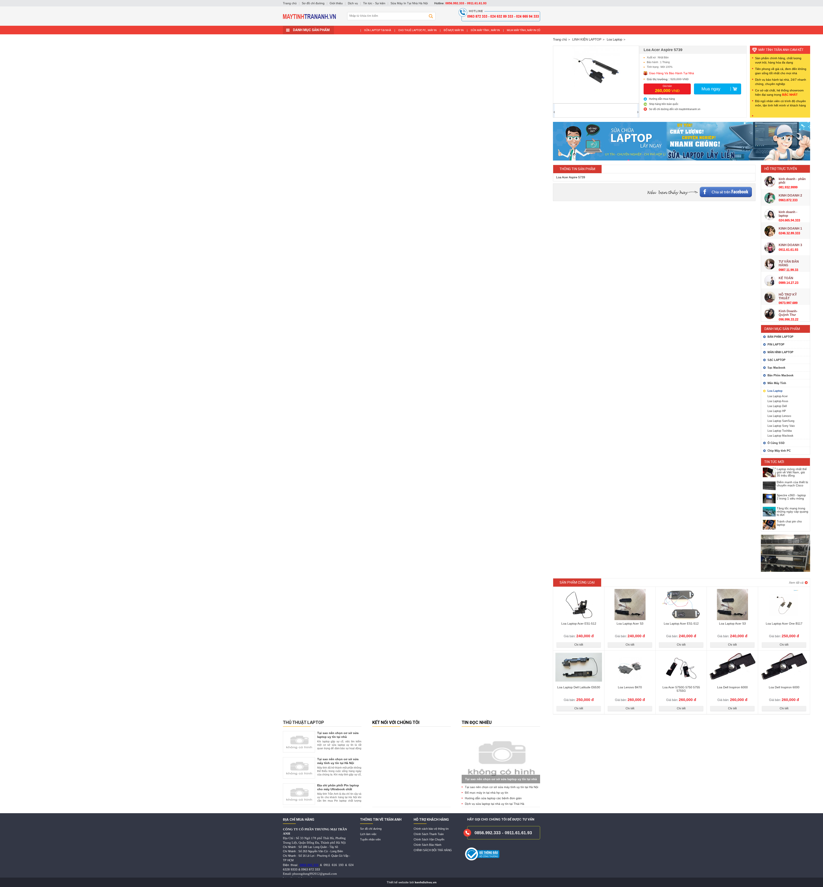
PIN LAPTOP (775, 344)
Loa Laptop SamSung (780, 420)
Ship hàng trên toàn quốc (663, 104)
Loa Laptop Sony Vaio (781, 425)
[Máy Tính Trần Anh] (411, 24)
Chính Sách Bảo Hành (427, 844)
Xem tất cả (796, 582)
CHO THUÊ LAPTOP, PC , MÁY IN (417, 30)
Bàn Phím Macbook (780, 375)
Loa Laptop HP (776, 411)
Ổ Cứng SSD (775, 443)
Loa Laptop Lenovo (779, 416)
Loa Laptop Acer (777, 396)
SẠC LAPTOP (776, 360)
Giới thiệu (336, 3)
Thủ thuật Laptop (303, 722)
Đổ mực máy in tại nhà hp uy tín (486, 792)
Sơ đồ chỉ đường (370, 828)
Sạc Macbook (776, 367)
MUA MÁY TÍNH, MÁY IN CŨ (523, 30)
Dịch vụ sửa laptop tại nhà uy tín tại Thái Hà (494, 803)
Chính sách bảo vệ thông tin (431, 828)
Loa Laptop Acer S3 (630, 623)
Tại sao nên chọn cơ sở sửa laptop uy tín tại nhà (501, 779)
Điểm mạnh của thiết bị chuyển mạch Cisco (792, 483)
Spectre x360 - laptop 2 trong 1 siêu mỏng (791, 496)
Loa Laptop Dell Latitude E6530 (578, 687)
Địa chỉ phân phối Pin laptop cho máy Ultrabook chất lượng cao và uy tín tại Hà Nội (339, 789)
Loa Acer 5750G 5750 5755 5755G (681, 689)
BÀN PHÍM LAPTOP (780, 336)
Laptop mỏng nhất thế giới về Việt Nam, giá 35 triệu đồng (792, 472)
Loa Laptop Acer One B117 (784, 623)
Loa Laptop (774, 390)
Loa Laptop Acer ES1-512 (578, 623)
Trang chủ (560, 39)
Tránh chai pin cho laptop (789, 523)
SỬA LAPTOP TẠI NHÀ (377, 30)
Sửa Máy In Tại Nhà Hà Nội (409, 3)
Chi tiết (578, 644)
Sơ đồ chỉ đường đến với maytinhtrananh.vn (674, 109)
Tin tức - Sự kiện (374, 3)
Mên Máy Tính (776, 383)
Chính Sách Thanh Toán (429, 834)
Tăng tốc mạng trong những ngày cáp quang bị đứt (792, 511)
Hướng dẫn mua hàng (662, 98)
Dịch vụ (353, 3)
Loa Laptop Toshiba (779, 430)
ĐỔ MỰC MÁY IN (454, 30)
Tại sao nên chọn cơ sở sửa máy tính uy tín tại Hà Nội (501, 787)
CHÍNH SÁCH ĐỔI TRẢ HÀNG (433, 850)
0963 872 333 (310, 869)
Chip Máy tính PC (779, 450)
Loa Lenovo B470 (630, 687)
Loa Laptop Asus (777, 401)
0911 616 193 (334, 865)
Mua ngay (710, 88)
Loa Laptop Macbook (780, 435)
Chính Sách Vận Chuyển (429, 839)
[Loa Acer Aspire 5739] (596, 74)
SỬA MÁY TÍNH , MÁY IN (485, 30)
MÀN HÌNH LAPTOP (780, 352)
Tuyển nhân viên (370, 839)
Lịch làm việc (368, 834)
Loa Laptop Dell (777, 406)
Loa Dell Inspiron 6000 (732, 687)
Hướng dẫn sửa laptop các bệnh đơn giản (493, 798)
